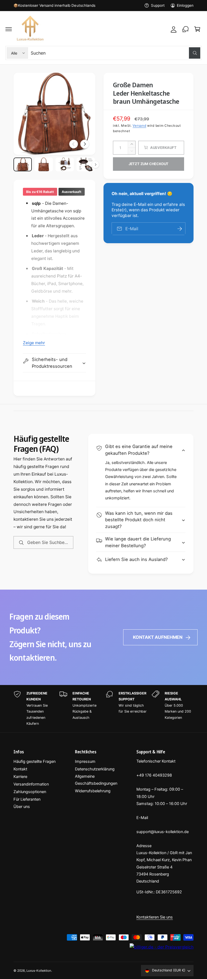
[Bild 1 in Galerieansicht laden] (22, 164)
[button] (9, 29)
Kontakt (20, 769)
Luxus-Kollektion (38, 971)
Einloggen (185, 5)
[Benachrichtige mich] (179, 228)
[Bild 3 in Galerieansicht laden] (65, 164)
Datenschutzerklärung (95, 769)
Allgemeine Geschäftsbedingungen (96, 780)
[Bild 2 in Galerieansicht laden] (43, 164)
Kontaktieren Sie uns (154, 917)
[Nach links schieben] (73, 144)
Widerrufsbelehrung (93, 790)
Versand (139, 125)
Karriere (20, 776)
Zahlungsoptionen (29, 791)
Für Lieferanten (26, 799)
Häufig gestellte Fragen (34, 761)
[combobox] (115, 53)
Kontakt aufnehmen (157, 637)
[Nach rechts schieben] (84, 144)
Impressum (85, 761)
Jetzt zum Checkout (149, 164)
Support (157, 5)
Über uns (21, 806)
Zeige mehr (34, 342)
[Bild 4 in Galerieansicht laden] (86, 164)
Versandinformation (31, 784)
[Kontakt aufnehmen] (185, 29)
